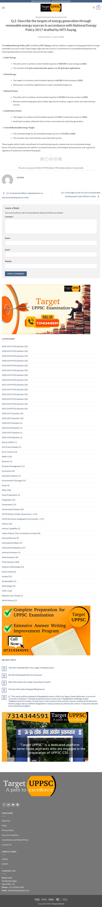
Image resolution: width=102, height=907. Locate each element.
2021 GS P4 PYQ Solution (13, 384)
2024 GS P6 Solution (11, 437)
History (5, 523)
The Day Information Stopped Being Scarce (26, 689)
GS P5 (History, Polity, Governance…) (17, 514)
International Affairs (10, 543)
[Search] (94, 7)
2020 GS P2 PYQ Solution (13, 375)
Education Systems (10, 476)
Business (5, 461)
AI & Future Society (10, 447)
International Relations (12, 547)
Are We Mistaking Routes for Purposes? (25, 675)
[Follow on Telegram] (18, 805)
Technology (7, 586)
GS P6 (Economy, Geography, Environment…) (21, 519)
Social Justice (7, 571)
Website (8, 261)
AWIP (4, 456)
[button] (3, 8)
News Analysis (8, 557)
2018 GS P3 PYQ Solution (44, 17)
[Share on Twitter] (51, 159)
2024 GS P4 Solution (11, 428)
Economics (6, 471)
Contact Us (7, 844)
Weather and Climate (11, 595)
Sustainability (8, 581)
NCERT (5, 864)
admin (61, 37)
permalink (79, 168)
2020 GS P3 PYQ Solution (13, 380)
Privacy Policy (8, 830)
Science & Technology (11, 567)
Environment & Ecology (12, 480)
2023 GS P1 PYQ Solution (13, 389)
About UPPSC (8, 442)
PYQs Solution (61, 17)
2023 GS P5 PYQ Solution (13, 404)
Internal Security (9, 538)
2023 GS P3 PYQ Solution (13, 399)
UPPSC (5, 859)
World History (8, 600)
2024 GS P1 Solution (11, 413)
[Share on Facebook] (46, 159)
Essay (4, 485)
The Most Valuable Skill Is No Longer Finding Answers (31, 667)
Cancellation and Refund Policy (15, 840)
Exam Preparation (9, 495)
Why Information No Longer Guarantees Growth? (29, 682)
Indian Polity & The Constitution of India (19, 533)
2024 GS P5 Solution (11, 432)
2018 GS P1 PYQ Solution (13, 346)
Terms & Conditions (10, 835)
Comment (9, 217)
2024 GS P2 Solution (11, 418)
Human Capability (9, 528)
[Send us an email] (9, 805)
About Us (6, 820)
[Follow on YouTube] (13, 805)
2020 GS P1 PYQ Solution (13, 370)
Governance (7, 504)
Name (8, 238)
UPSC (4, 591)
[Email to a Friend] (55, 159)
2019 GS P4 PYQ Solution (13, 365)
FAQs (4, 825)
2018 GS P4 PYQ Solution (13, 360)
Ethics (4, 490)
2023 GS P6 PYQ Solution (13, 408)
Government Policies (11, 509)
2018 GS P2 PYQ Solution (13, 351)
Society (5, 576)
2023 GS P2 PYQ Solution (13, 394)
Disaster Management (11, 466)
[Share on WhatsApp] (42, 159)
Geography (6, 500)
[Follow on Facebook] (4, 805)
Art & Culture (7, 452)
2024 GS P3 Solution (11, 423)
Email (7, 250)
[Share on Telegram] (60, 159)
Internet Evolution (10, 552)
